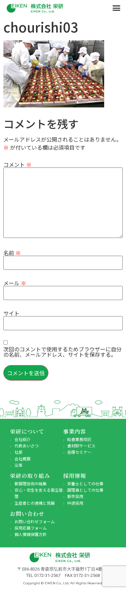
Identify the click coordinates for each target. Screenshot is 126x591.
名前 (12, 252)
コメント (17, 164)
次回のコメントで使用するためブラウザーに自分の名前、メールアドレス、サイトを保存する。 (62, 351)
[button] (116, 8)
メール (14, 283)
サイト (11, 313)
